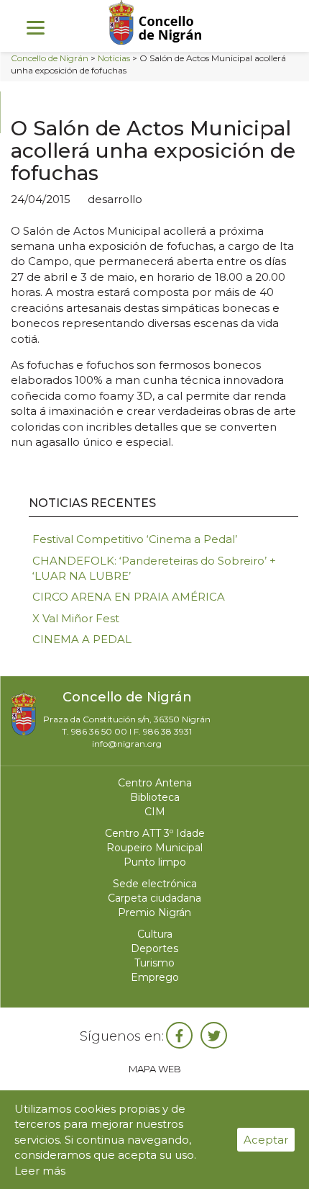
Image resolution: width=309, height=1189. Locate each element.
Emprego (155, 977)
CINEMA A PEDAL (82, 639)
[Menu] (35, 27)
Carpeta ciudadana (154, 898)
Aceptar (266, 1140)
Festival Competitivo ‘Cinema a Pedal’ (134, 539)
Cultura (154, 934)
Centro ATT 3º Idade (155, 833)
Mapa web (155, 1068)
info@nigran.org (127, 743)
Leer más (39, 1170)
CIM (154, 811)
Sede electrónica (155, 883)
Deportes (154, 948)
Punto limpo (155, 862)
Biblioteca (155, 797)
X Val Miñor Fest (75, 618)
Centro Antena (155, 782)
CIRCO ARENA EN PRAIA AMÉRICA (128, 597)
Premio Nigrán (154, 912)
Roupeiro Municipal (154, 847)
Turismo (154, 962)
